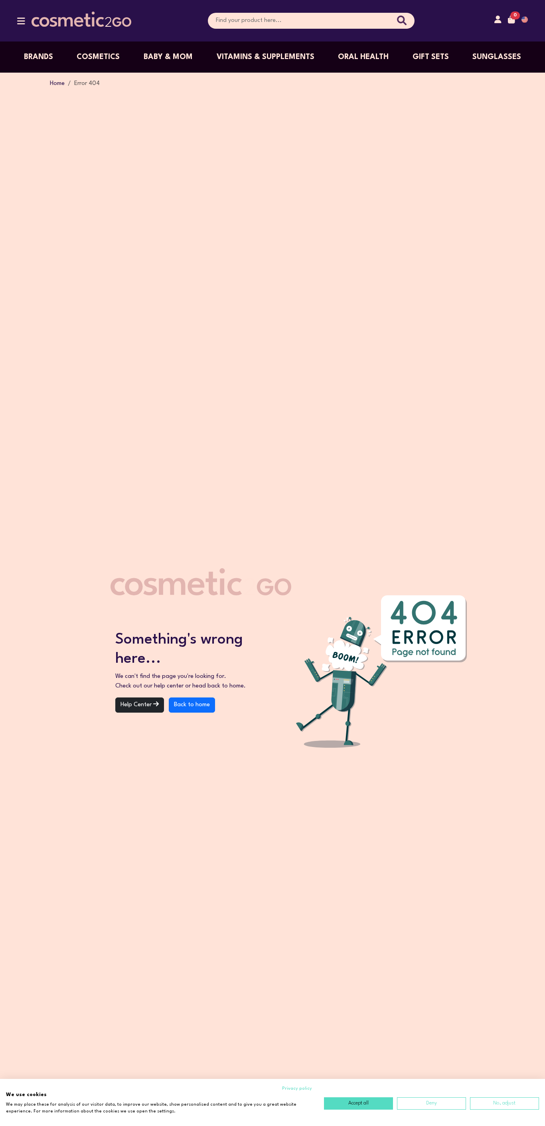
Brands (38, 57)
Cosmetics (98, 57)
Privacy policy (297, 1088)
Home (57, 84)
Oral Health (363, 57)
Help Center (136, 705)
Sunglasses (496, 57)
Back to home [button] (192, 705)
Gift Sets (431, 57)
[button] (21, 23)
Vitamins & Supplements (265, 57)
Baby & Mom (168, 57)
